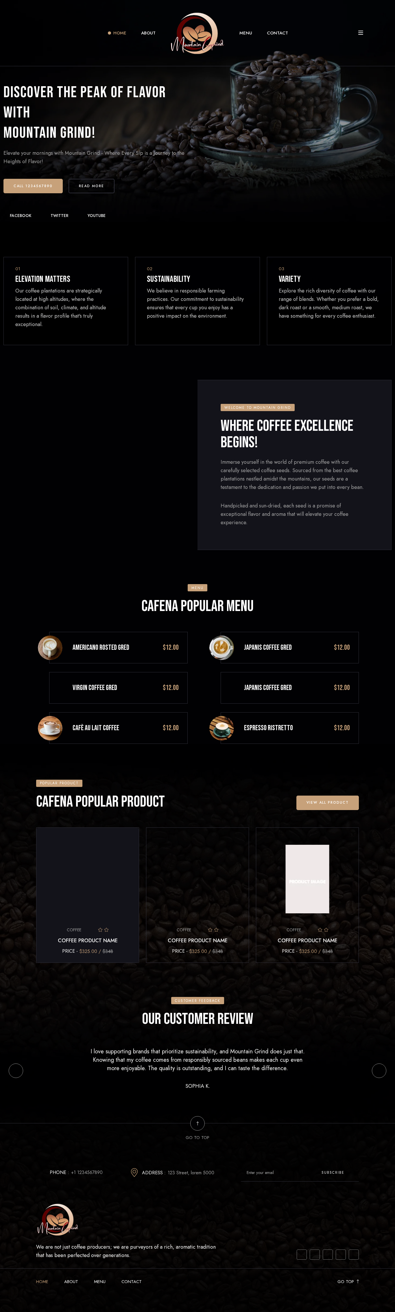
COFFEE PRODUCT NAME (88, 940)
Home (119, 33)
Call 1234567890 (33, 186)
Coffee (74, 930)
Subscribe (334, 1172)
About (148, 33)
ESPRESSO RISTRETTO (268, 728)
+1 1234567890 (87, 1172)
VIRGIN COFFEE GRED (95, 687)
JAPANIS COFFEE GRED (268, 647)
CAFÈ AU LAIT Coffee (96, 728)
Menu (245, 33)
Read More (91, 186)
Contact (277, 33)
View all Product (328, 802)
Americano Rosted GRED (101, 647)
